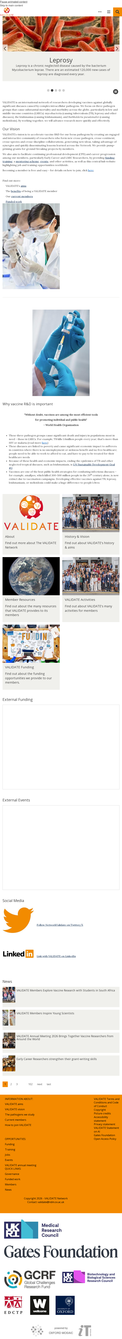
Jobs (7, 1154)
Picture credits (102, 1113)
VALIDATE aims (14, 1104)
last (49, 1084)
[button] (99, 11)
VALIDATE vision (15, 1109)
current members (22, 196)
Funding (10, 1144)
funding (110, 157)
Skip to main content (11, 5)
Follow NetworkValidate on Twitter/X (60, 924)
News (8, 1189)
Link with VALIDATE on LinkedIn (56, 956)
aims (23, 185)
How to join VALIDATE (18, 1125)
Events (9, 1160)
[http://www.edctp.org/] (14, 1305)
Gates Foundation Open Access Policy (105, 1137)
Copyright (100, 1110)
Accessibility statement (101, 1118)
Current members (15, 1120)
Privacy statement (104, 1124)
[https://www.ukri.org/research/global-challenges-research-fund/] (30, 1279)
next (39, 1084)
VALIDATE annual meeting (20, 1165)
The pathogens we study (19, 1114)
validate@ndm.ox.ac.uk (51, 1202)
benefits (16, 191)
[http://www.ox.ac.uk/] (65, 1305)
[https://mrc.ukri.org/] (33, 1229)
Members (10, 1184)
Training (10, 1149)
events (44, 161)
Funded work (12, 1179)
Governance (12, 1174)
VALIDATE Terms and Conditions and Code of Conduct (106, 1102)
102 (30, 1084)
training (7, 161)
